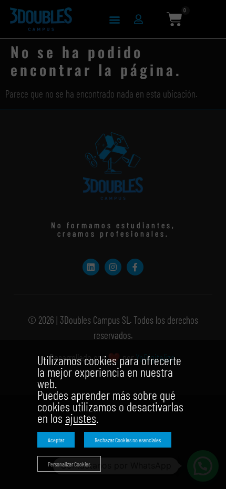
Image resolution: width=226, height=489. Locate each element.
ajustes (80, 418)
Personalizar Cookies (69, 463)
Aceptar (56, 439)
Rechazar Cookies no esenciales (128, 439)
